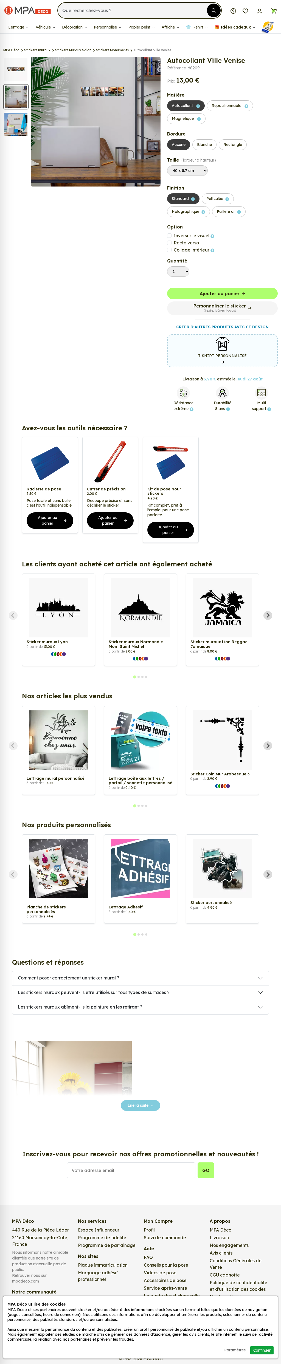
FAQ (148, 1257)
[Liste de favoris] (245, 10)
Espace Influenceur (98, 1230)
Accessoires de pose (165, 1280)
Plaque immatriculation (103, 1265)
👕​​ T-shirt (195, 27)
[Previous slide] (13, 615)
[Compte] (259, 10)
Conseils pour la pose (166, 1265)
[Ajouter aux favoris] (154, 63)
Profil (149, 1230)
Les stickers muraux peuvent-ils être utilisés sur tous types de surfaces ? (94, 992)
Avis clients (221, 1253)
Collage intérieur (192, 250)
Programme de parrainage (107, 1245)
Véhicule (44, 27)
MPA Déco (220, 1230)
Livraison (219, 1237)
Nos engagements (229, 1245)
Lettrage (16, 27)
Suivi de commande (165, 1237)
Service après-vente (165, 1288)
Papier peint (139, 27)
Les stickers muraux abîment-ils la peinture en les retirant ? (80, 1007)
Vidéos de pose (160, 1272)
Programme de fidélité (102, 1237)
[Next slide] (267, 615)
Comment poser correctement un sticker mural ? (68, 978)
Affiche (169, 27)
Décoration (73, 27)
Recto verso (186, 242)
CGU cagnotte (225, 1275)
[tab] (134, 677)
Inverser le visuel (192, 235)
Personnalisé (106, 27)
